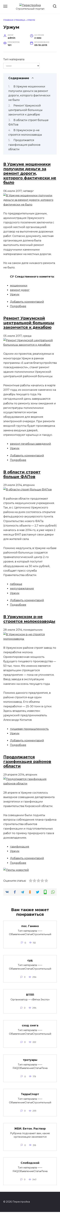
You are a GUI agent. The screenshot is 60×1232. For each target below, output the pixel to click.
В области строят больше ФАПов (21, 474)
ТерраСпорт (30, 1094)
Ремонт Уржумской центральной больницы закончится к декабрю (25, 110)
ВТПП (30, 994)
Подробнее (18, 306)
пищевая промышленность (29, 728)
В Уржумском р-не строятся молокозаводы (29, 619)
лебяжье (16, 584)
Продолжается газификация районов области (24, 145)
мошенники (18, 285)
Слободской (30, 1162)
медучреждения (22, 588)
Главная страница (14, 20)
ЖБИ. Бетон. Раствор (30, 1128)
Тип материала (13, 59)
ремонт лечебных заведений (30, 443)
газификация (19, 846)
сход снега (30, 1025)
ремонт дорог (20, 290)
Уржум (14, 294)
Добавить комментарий (27, 301)
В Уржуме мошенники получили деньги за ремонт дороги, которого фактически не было (29, 173)
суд (30, 960)
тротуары (30, 1059)
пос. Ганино (30, 926)
